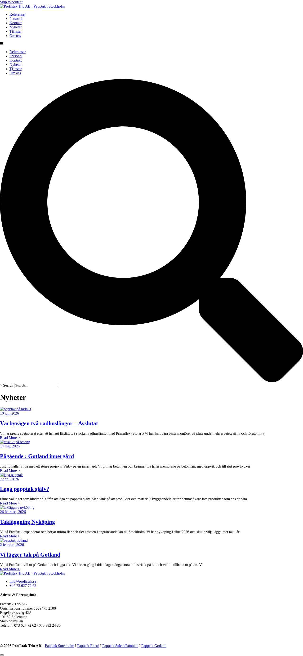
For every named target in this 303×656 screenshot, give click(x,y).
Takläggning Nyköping (27, 522)
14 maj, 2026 (10, 446)
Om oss (15, 36)
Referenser (17, 14)
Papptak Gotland (153, 646)
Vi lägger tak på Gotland (30, 555)
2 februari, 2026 (12, 545)
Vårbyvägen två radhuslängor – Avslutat (49, 423)
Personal (15, 19)
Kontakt (15, 23)
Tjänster (15, 31)
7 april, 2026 (9, 479)
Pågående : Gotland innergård (37, 456)
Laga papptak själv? (24, 489)
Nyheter (15, 27)
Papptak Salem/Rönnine (120, 646)
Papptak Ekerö (88, 646)
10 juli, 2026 (9, 413)
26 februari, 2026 (13, 512)
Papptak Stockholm (59, 646)
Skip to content (11, 2)
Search (8, 385)
